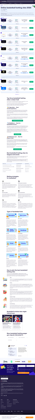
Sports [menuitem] (15, 3)
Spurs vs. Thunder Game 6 (22, 337)
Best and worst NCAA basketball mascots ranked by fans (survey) (7, 324)
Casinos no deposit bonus (16, 402)
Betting (4, 376)
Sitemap (8, 402)
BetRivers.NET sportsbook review (3, 29)
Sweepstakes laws (9, 406)
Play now (31, 20)
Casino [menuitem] (10, 3)
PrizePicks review (3, 43)
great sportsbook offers (26, 284)
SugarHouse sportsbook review (3, 66)
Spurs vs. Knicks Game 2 (11, 337)
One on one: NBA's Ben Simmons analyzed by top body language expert (17, 324)
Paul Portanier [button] (4, 9)
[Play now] (3, 20)
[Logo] (3, 1)
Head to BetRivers (17, 134)
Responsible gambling (3, 406)
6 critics (17, 66)
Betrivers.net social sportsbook (19, 168)
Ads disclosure (2, 17)
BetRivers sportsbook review (3, 36)
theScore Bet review (4, 59)
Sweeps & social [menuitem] (3, 3)
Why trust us (2, 402)
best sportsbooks (15, 273)
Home (1, 376)
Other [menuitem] (20, 3)
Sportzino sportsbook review (4, 22)
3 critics (17, 50)
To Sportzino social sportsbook (17, 120)
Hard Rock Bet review (3, 50)
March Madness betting (22, 140)
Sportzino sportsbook (18, 171)
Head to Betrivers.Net (17, 149)
